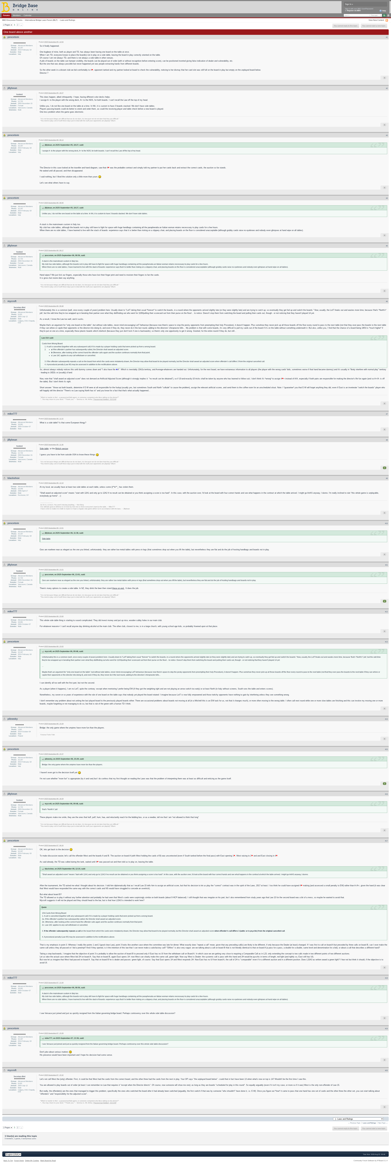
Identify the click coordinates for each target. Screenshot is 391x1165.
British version (61, 448)
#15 (386, 749)
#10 (386, 523)
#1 (387, 37)
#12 (386, 612)
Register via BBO (354, 10)
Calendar (27, 15)
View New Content (376, 20)
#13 (386, 642)
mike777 (12, 413)
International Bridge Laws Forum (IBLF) (41, 20)
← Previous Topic (354, 1123)
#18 (386, 978)
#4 (387, 198)
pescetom (13, 37)
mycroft (11, 301)
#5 (387, 246)
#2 (387, 88)
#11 (386, 565)
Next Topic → (383, 1123)
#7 (387, 414)
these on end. (118, 588)
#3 (387, 135)
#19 (386, 1028)
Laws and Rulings (67, 20)
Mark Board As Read (48, 1160)
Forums (6, 15)
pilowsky (12, 719)
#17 (386, 841)
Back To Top (8, 1160)
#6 (387, 301)
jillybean (12, 88)
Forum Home (19, 1160)
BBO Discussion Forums (12, 20)
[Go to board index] (21, 7)
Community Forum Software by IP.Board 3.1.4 (370, 1160)
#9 (387, 478)
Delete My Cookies (32, 1160)
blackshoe (13, 478)
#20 (386, 1070)
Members (17, 15)
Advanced (388, 15)
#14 (386, 719)
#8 (387, 440)
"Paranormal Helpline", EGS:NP (104, 399)
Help (384, 11)
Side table (44, 448)
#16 (386, 794)
